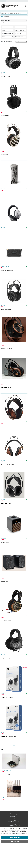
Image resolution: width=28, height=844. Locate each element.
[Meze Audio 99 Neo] (14, 490)
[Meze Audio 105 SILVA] (14, 335)
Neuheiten (4, 797)
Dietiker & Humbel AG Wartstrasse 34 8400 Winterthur (14, 815)
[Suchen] (25, 13)
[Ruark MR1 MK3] (14, 568)
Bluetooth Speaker (5, 188)
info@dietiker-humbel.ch (14, 825)
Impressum (14, 820)
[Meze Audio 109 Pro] (14, 374)
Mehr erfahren (15, 841)
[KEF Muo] (14, 180)
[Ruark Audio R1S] (14, 529)
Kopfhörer (3, 72)
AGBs (14, 818)
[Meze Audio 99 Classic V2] (14, 452)
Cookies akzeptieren (15, 837)
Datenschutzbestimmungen (14, 821)
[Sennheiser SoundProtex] (14, 685)
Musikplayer (3, 538)
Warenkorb (24, 1)
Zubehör (3, 693)
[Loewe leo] (14, 219)
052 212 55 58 (14, 824)
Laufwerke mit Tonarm (7, 770)
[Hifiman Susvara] (14, 141)
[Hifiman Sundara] (14, 102)
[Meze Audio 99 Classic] (14, 413)
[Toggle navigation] (25, 6)
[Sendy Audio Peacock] (14, 607)
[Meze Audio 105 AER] (14, 296)
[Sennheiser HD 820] (14, 646)
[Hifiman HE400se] (14, 63)
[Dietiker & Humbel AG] (11, 5)
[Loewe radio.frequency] (14, 257)
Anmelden (3, 1)
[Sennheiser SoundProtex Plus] (14, 723)
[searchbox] (12, 13)
